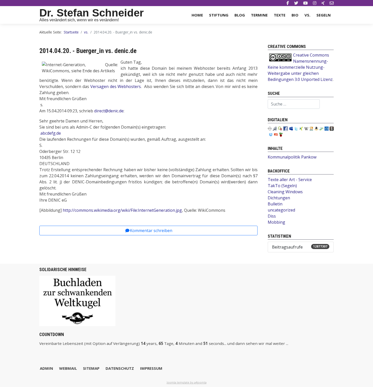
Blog (239, 14)
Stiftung (218, 14)
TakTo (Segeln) (282, 185)
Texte (279, 14)
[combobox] (294, 104)
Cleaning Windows (285, 192)
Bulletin (275, 204)
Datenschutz (120, 368)
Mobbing (276, 222)
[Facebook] (287, 3)
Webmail (68, 368)
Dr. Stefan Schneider (91, 13)
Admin (46, 368)
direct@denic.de (109, 111)
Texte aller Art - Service (290, 179)
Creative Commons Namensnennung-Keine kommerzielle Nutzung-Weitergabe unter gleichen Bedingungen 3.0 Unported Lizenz (300, 67)
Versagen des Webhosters (115, 86)
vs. (307, 14)
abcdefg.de (50, 133)
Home (197, 14)
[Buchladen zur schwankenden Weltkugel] (77, 300)
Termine (259, 14)
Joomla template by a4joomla (187, 382)
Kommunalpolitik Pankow (292, 157)
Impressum (151, 368)
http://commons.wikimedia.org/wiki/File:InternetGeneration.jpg (122, 210)
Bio (295, 14)
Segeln (323, 14)
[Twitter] (296, 3)
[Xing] (323, 3)
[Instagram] (314, 3)
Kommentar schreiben (151, 230)
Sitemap (91, 368)
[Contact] (332, 3)
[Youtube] (305, 3)
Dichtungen (279, 198)
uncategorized (281, 210)
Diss (272, 216)
